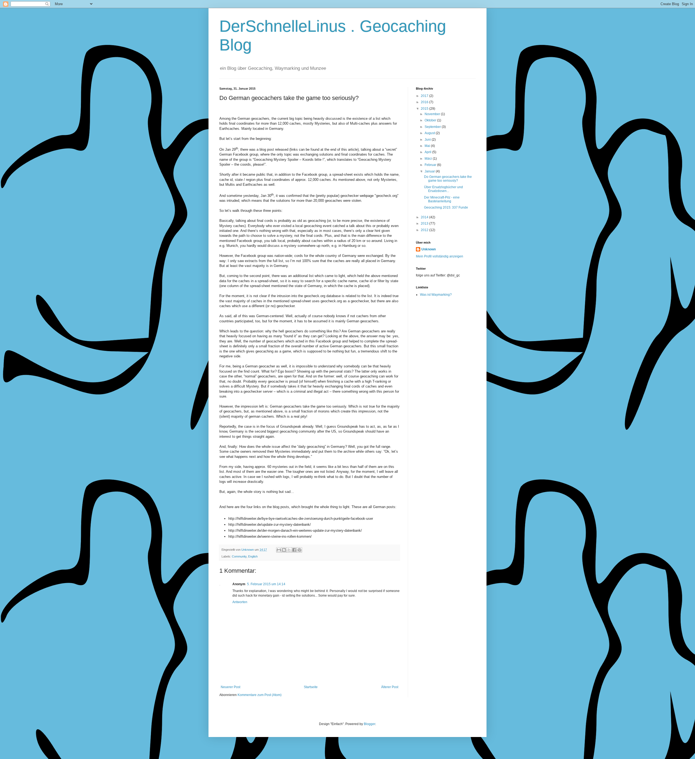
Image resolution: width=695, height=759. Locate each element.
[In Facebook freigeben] (294, 550)
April (428, 152)
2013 (425, 223)
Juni (428, 139)
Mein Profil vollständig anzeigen (439, 256)
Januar (430, 171)
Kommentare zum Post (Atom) (260, 695)
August (430, 133)
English (253, 556)
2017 (425, 96)
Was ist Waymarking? (436, 295)
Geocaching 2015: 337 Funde (446, 207)
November (433, 114)
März (429, 158)
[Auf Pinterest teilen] (299, 550)
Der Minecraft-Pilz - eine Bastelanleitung (442, 199)
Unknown (428, 249)
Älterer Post (389, 687)
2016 (425, 102)
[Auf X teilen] (289, 550)
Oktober (431, 120)
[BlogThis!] (284, 550)
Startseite (311, 687)
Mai (428, 146)
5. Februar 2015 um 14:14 (266, 584)
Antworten (239, 602)
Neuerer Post (230, 687)
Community (239, 556)
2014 (425, 217)
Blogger (369, 724)
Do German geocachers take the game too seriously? (448, 178)
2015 (425, 109)
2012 (425, 230)
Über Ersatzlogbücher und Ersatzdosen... (443, 189)
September (433, 127)
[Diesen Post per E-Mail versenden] (279, 550)
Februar (431, 165)
